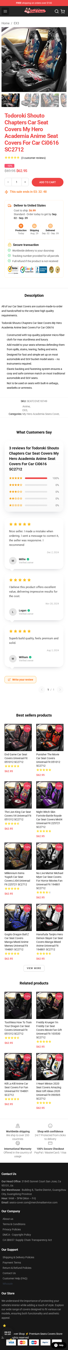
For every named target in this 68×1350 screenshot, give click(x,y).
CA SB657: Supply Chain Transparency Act (27, 1239)
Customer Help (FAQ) (15, 1278)
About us (8, 1218)
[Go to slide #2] (30, 100)
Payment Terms (12, 1262)
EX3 (16, 23)
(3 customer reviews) (33, 157)
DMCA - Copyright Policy (17, 1234)
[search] (56, 11)
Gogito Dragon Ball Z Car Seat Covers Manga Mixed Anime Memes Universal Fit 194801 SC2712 (17, 942)
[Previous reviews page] (41, 689)
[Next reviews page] (60, 689)
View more (34, 968)
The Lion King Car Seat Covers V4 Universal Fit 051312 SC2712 (18, 815)
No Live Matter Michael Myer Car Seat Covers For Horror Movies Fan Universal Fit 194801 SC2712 (49, 881)
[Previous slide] (7, 59)
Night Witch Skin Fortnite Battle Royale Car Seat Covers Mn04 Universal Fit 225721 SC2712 (49, 819)
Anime (26, 406)
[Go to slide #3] (50, 100)
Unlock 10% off (7, 1333)
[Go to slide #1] (11, 100)
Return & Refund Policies (17, 1267)
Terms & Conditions (14, 1224)
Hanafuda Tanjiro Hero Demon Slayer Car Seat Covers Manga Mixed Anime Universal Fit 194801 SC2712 (49, 942)
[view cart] (62, 11)
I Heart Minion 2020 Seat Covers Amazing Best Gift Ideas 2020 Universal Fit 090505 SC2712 (48, 1091)
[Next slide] (61, 59)
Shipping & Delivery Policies (18, 1257)
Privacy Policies (12, 1229)
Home (5, 23)
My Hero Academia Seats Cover (40, 413)
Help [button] (61, 1345)
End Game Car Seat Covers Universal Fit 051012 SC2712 (16, 758)
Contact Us (9, 1273)
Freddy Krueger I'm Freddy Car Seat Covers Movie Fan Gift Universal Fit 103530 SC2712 (49, 1030)
